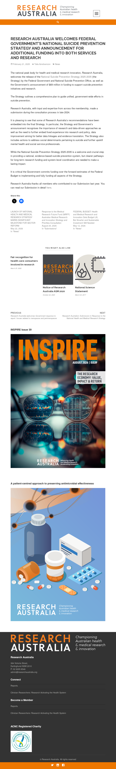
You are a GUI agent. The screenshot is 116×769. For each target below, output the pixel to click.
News (57, 64)
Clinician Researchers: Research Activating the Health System (38, 692)
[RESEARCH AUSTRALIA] (48, 9)
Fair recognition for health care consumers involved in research (24, 261)
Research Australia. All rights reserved (59, 759)
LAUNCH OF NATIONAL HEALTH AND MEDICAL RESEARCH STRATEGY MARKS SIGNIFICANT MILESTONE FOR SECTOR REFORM (23, 218)
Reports (14, 685)
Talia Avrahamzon (42, 64)
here (49, 187)
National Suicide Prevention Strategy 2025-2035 (66, 76)
